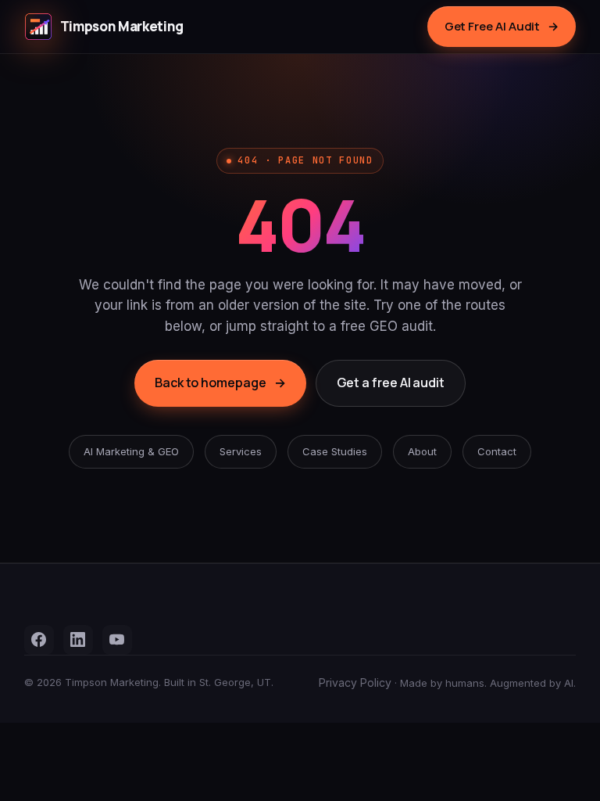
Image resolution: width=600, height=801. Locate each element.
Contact (496, 451)
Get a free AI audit (391, 382)
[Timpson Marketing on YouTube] (117, 640)
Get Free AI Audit (502, 26)
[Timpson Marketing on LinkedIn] (78, 640)
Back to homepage (220, 382)
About (422, 451)
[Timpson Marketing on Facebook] (39, 640)
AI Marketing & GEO (131, 451)
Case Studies (334, 451)
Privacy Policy (355, 682)
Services (241, 451)
